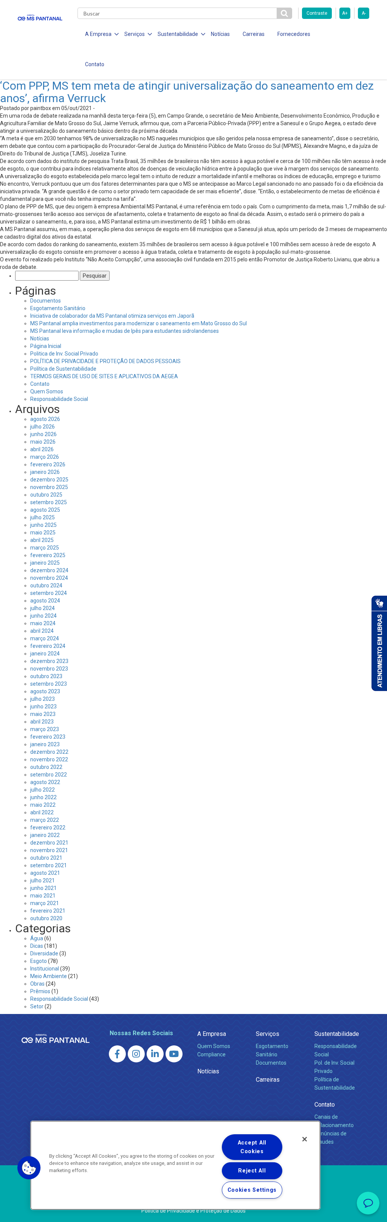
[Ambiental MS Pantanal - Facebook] (117, 1053)
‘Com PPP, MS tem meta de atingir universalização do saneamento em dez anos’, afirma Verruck (187, 92)
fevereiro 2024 (47, 646)
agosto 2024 (45, 601)
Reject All (252, 1171)
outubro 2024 (46, 585)
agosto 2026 (45, 419)
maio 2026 (43, 442)
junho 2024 (43, 616)
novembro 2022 (49, 759)
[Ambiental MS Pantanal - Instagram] (136, 1053)
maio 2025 (43, 532)
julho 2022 (42, 790)
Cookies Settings (252, 1190)
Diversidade (44, 953)
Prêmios (40, 991)
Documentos (45, 301)
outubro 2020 (46, 918)
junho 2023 (43, 706)
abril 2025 (42, 540)
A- (364, 13)
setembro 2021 (48, 865)
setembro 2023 (48, 684)
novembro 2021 (49, 850)
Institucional (44, 969)
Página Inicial (45, 346)
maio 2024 (43, 623)
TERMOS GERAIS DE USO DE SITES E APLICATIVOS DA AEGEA (104, 376)
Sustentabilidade (336, 1033)
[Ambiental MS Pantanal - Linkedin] (155, 1053)
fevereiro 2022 (47, 828)
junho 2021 (43, 888)
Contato (94, 64)
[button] (29, 1168)
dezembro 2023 (49, 661)
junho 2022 (43, 797)
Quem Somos (46, 391)
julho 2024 (42, 608)
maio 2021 (43, 896)
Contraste (317, 13)
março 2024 (44, 638)
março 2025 (44, 548)
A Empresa (211, 1033)
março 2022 (44, 820)
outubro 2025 (46, 495)
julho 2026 (42, 427)
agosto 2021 (45, 873)
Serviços (267, 1033)
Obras (37, 984)
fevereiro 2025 (47, 555)
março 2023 (44, 729)
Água (36, 938)
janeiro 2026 (45, 472)
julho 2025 (42, 517)
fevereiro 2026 (47, 464)
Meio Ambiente (48, 976)
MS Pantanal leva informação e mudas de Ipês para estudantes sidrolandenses (124, 331)
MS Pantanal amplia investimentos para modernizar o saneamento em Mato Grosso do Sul (138, 323)
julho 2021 (42, 880)
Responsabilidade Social (59, 399)
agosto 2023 (45, 691)
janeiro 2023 (45, 744)
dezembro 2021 (49, 843)
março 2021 (44, 903)
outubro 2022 (46, 767)
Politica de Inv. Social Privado (64, 354)
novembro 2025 (49, 487)
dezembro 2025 (49, 480)
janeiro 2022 (45, 835)
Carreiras (254, 34)
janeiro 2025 (45, 563)
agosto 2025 (45, 510)
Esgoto (38, 961)
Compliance (211, 1054)
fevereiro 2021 (47, 911)
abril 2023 (42, 722)
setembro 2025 (48, 502)
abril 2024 (42, 631)
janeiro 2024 (45, 654)
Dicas (36, 946)
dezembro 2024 (49, 570)
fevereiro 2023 (47, 737)
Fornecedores (293, 34)
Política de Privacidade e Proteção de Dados (193, 1211)
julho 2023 (42, 699)
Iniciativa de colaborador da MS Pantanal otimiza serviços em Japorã (112, 316)
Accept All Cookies (252, 1147)
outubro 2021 (46, 858)
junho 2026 (43, 434)
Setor (36, 1006)
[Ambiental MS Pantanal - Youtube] (174, 1053)
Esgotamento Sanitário (57, 308)
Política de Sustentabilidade (63, 369)
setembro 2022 (48, 775)
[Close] (304, 1139)
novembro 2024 (49, 578)
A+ (345, 13)
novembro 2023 (49, 669)
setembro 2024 (48, 593)
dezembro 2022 (49, 752)
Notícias (220, 34)
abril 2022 (42, 812)
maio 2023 (43, 714)
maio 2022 (43, 805)
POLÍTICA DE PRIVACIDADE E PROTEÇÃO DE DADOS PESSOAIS (105, 361)
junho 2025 (43, 525)
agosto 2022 (45, 782)
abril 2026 (42, 449)
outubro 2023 (46, 676)
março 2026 (44, 457)
